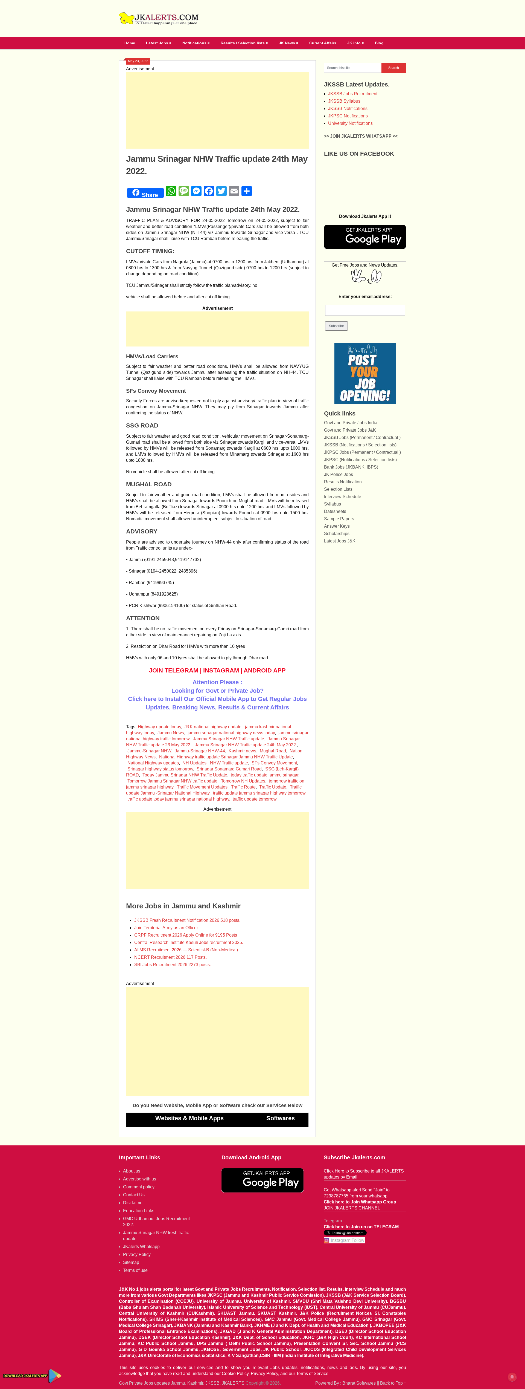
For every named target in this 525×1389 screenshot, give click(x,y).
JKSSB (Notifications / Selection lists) (360, 445)
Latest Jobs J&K (339, 541)
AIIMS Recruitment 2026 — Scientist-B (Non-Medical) (186, 950)
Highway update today (159, 726)
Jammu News (171, 732)
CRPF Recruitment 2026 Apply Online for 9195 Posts (185, 935)
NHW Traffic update (229, 763)
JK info (354, 43)
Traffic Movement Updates (202, 787)
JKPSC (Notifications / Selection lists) (360, 459)
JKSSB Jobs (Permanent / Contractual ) (362, 437)
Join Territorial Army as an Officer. (166, 927)
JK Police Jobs (338, 474)
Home (129, 43)
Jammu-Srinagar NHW (149, 751)
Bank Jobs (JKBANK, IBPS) (351, 467)
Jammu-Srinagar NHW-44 (200, 751)
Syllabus (332, 504)
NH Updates (194, 763)
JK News (287, 43)
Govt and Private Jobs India (350, 422)
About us (131, 1171)
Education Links (138, 1210)
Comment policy (138, 1187)
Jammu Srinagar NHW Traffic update (228, 739)
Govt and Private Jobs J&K (350, 430)
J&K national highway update (213, 726)
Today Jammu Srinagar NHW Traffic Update (184, 775)
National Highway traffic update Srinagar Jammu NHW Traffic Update (226, 757)
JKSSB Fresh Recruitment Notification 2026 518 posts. (187, 920)
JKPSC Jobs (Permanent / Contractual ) (362, 452)
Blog (379, 43)
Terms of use (135, 1270)
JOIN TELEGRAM (173, 670)
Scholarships (336, 533)
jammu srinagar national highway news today (231, 732)
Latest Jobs (157, 43)
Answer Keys (337, 526)
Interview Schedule (342, 496)
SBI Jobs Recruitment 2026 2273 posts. (172, 964)
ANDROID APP (265, 670)
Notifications (194, 43)
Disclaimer (133, 1202)
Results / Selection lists (243, 43)
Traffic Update (272, 787)
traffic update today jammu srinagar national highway (178, 799)
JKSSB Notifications (348, 108)
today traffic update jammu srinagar (264, 775)
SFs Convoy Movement (274, 763)
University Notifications (350, 123)
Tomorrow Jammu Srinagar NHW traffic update (172, 781)
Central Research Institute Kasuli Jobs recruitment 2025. (188, 942)
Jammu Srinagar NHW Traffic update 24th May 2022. (246, 745)
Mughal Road (273, 751)
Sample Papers (339, 518)
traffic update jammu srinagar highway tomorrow (259, 793)
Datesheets (335, 511)
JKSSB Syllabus (344, 101)
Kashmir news (242, 751)
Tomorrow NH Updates (243, 781)
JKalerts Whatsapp (141, 1246)
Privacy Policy (137, 1254)
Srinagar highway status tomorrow (160, 769)
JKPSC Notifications (348, 116)
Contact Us (134, 1194)
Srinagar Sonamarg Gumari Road (229, 769)
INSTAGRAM (221, 670)
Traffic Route (243, 787)
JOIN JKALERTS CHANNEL (352, 1208)
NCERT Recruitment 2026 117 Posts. (170, 957)
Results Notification (343, 482)
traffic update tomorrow (255, 799)
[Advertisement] (217, 110)
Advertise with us (139, 1179)
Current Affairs (322, 43)
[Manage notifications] (512, 1377)
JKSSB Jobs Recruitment (352, 93)
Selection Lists (338, 489)
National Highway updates (153, 763)
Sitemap (131, 1262)
